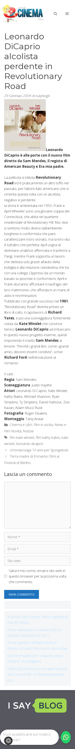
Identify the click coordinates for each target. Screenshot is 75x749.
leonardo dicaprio (29, 443)
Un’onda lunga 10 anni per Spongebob (39, 450)
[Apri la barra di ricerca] (55, 13)
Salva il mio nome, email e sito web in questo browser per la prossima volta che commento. (37, 576)
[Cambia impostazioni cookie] (8, 741)
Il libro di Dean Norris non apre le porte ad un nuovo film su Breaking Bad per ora (37, 674)
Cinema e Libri (21, 424)
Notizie (28, 431)
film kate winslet (22, 437)
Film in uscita (43, 424)
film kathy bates (48, 437)
